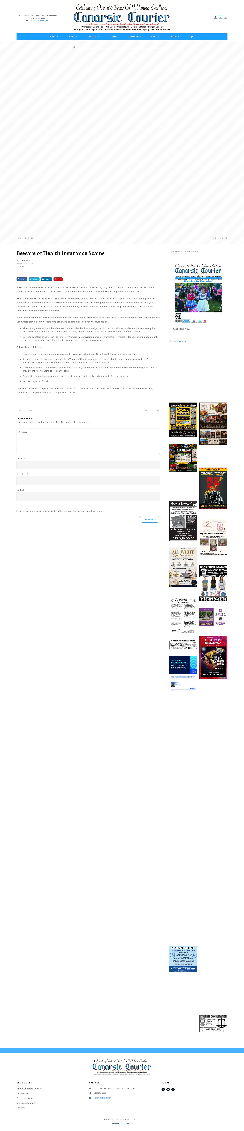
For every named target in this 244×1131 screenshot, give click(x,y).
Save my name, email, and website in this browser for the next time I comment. (61, 510)
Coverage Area (25, 1098)
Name (22, 458)
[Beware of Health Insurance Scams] (122, 141)
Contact (21, 1107)
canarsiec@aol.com (102, 1097)
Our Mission (23, 1093)
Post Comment (150, 519)
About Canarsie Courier (29, 1088)
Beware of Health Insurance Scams (60, 253)
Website (21, 490)
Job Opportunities (26, 1102)
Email (22, 474)
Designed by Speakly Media (122, 1123)
